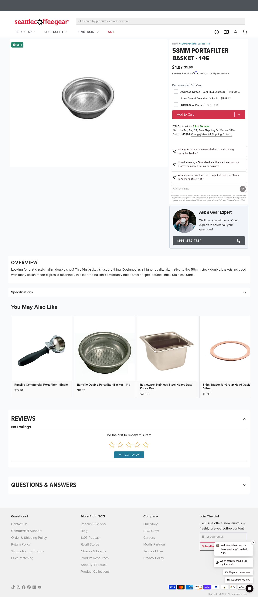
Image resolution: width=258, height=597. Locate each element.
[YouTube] (39, 587)
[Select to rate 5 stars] (146, 444)
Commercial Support (26, 530)
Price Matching (22, 558)
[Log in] (234, 32)
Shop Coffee (54, 31)
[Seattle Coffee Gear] (41, 21)
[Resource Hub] (215, 32)
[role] (208, 114)
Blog (84, 530)
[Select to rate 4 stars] (137, 444)
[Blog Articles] (224, 32)
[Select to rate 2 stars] (120, 444)
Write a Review (129, 455)
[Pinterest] (29, 587)
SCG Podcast (90, 537)
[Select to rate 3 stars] (129, 444)
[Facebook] (23, 587)
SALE (111, 31)
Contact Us (19, 524)
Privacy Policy (153, 558)
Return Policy (21, 544)
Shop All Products (94, 564)
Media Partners (154, 544)
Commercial (85, 31)
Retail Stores (90, 544)
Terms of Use (153, 551)
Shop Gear (24, 31)
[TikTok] (13, 587)
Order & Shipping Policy (29, 537)
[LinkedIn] (34, 587)
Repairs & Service (94, 524)
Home (175, 43)
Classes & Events (93, 551)
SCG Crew (151, 530)
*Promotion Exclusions (27, 551)
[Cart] (243, 32)
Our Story (150, 524)
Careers (149, 537)
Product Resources (95, 558)
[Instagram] (18, 587)
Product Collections (95, 571)
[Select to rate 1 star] (112, 444)
